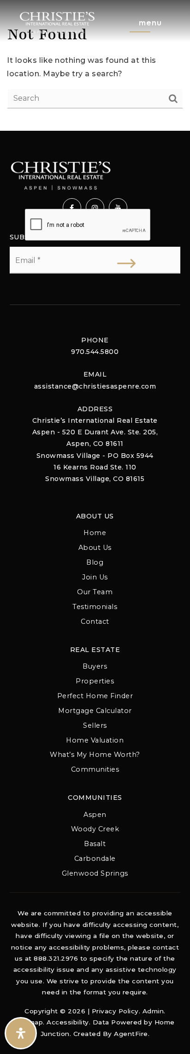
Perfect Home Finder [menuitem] (95, 696)
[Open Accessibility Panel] (21, 1033)
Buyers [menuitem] (95, 666)
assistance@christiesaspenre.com (95, 386)
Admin (153, 1011)
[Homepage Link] (57, 22)
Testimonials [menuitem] (94, 607)
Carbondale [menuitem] (95, 858)
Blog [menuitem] (94, 562)
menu (150, 22)
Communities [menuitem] (95, 769)
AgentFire (131, 1033)
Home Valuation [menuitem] (95, 740)
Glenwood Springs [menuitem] (95, 873)
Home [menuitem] (94, 533)
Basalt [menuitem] (95, 844)
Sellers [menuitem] (95, 725)
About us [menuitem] (95, 547)
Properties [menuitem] (95, 681)
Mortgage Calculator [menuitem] (95, 711)
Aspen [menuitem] (95, 814)
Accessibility (68, 1022)
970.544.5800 (95, 351)
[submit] (126, 263)
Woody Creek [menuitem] (95, 829)
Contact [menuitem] (95, 621)
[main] (95, 65)
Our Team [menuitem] (95, 592)
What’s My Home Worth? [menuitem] (95, 754)
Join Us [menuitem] (95, 577)
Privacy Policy (115, 1011)
